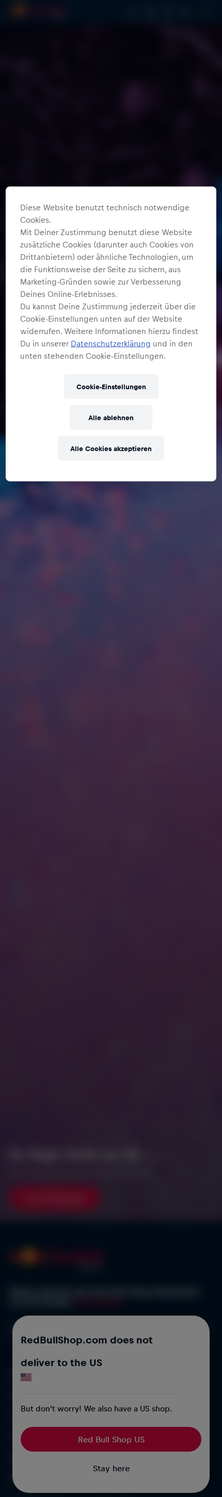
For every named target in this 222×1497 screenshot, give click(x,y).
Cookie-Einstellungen (111, 385)
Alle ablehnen (111, 416)
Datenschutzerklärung (111, 343)
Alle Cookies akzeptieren (111, 447)
